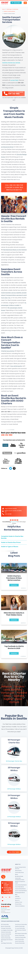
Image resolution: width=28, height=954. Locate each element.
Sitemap (17, 896)
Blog (16, 894)
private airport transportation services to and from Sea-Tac (14, 295)
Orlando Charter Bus (6, 932)
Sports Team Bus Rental (21, 890)
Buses (16, 874)
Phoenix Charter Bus (20, 943)
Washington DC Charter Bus (7, 940)
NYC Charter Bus (5, 924)
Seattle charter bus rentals (11, 63)
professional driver (7, 147)
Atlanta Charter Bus (6, 937)
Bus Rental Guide (19, 876)
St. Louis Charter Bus (20, 928)
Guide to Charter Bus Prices (11, 542)
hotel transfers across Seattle (11, 293)
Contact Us (18, 898)
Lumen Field (14, 80)
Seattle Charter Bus (20, 926)
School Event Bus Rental (21, 885)
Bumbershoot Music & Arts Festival (15, 250)
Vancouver (8, 692)
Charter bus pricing (7, 351)
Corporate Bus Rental (20, 888)
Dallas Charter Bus (5, 936)
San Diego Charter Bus (6, 943)
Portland (22, 692)
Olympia (14, 702)
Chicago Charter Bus (6, 928)
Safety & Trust (18, 902)
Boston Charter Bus (5, 926)
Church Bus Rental (19, 886)
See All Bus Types (14, 852)
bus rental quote (16, 366)
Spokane (19, 696)
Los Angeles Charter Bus (7, 930)
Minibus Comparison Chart (20, 882)
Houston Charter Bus (6, 934)
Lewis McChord (13, 689)
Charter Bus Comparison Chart (19, 879)
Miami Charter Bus (19, 939)
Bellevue (6, 686)
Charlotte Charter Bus (20, 937)
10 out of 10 (14, 521)
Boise (18, 699)
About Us (17, 900)
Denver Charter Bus (19, 935)
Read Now (14, 585)
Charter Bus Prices (19, 872)
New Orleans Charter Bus (21, 933)
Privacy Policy (18, 904)
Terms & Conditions (20, 906)
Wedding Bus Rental (20, 892)
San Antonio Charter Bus (21, 924)
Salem (7, 696)
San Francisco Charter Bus (20, 930)
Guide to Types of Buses (9, 546)
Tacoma (19, 686)
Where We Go (18, 870)
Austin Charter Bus (19, 941)
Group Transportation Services (20, 868)
